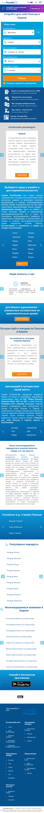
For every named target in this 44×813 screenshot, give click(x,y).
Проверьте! (35, 8)
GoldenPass (32, 428)
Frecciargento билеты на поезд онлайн (20, 631)
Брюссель (32, 245)
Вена (14, 249)
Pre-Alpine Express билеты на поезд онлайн (22, 661)
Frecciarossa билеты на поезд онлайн (20, 618)
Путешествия (31, 737)
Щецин (31, 249)
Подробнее (22, 175)
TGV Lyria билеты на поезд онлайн (19, 637)
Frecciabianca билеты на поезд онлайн (20, 624)
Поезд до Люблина (14, 595)
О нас (10, 727)
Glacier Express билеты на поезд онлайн (21, 655)
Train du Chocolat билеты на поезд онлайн (21, 667)
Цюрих (15, 245)
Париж (31, 237)
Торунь (31, 257)
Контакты (11, 800)
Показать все (22, 264)
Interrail (29, 773)
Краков (22, 134)
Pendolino (11, 778)
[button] (30, 2)
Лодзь (30, 253)
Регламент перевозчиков (10, 741)
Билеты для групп (30, 759)
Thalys (14, 435)
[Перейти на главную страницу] (30, 712)
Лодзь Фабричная (15, 527)
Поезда (29, 734)
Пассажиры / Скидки (10, 68)
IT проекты (18, 808)
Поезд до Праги (12, 588)
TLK (9, 774)
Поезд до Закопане (14, 558)
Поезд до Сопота (13, 552)
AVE (28, 431)
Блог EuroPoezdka (10, 731)
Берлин (15, 253)
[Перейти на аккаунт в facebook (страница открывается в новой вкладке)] (11, 714)
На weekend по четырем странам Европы (22, 339)
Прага (14, 257)
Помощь (11, 796)
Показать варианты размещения (21, 83)
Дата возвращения (21, 59)
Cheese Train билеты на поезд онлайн (20, 643)
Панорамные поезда (30, 769)
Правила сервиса (10, 736)
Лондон (31, 233)
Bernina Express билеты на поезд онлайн (21, 649)
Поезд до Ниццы (13, 564)
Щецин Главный (15, 533)
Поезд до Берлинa (13, 582)
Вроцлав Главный (15, 521)
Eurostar (14, 428)
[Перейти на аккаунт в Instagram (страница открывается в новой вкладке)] (16, 714)
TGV (13, 431)
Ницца (15, 241)
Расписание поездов (30, 729)
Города (29, 741)
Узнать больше (22, 319)
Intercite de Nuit (32, 435)
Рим (29, 241)
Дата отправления (10, 48)
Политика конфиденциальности (13, 746)
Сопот (15, 233)
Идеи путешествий (29, 764)
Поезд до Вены (12, 576)
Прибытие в (7, 38)
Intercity (10, 771)
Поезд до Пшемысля (14, 601)
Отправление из (9, 28)
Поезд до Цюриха (13, 570)
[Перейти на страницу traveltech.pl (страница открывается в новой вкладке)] (8, 808)
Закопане (16, 237)
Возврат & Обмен (10, 792)
